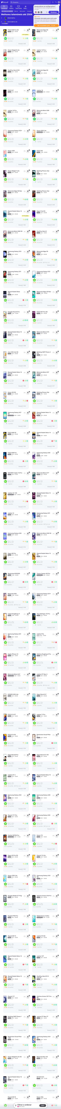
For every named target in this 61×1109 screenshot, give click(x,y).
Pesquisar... (16, 2)
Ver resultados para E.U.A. (46, 25)
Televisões (18, 8)
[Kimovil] (5, 2)
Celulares (4, 8)
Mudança (54, 12)
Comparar (29, 11)
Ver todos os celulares (7, 11)
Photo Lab (47, 262)
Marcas (16, 11)
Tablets (11, 8)
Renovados (22, 11)
